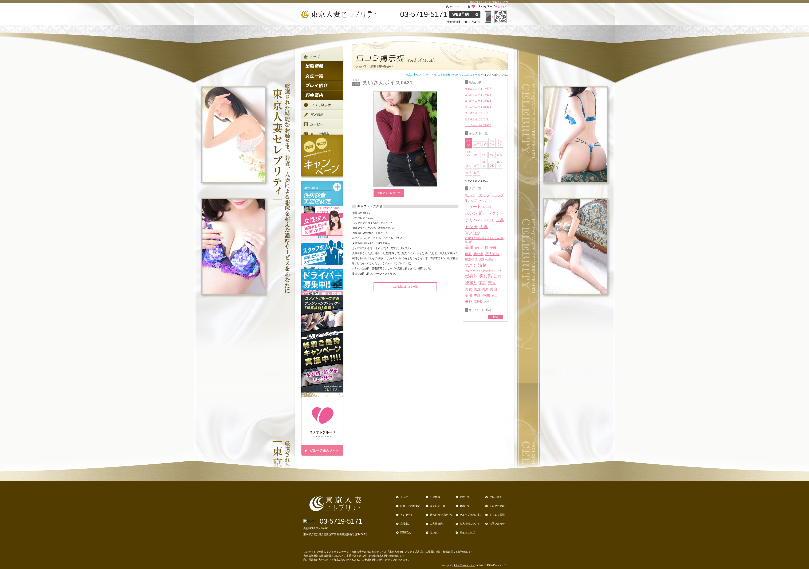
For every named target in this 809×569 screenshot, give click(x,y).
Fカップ (498, 195)
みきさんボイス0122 (477, 119)
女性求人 (405, 523)
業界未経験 (486, 259)
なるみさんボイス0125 (478, 88)
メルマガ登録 (497, 505)
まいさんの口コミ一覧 (467, 74)
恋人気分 (492, 254)
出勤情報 (435, 497)
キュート (473, 206)
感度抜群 (471, 259)
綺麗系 (471, 282)
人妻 (483, 226)
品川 (469, 247)
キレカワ (487, 207)
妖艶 (477, 248)
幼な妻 (478, 254)
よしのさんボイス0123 (478, 125)
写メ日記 (472, 233)
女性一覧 (465, 497)
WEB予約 (460, 14)
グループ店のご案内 (471, 514)
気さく (470, 265)
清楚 (482, 265)
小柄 (484, 247)
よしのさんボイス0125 (478, 94)
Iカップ (483, 201)
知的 (497, 276)
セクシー (496, 213)
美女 (468, 289)
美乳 (482, 282)
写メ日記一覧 (437, 505)
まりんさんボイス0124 (478, 106)
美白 (493, 289)
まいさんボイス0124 (477, 113)
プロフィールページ (388, 192)
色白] (495, 295)
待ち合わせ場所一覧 (441, 514)
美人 (492, 282)
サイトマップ (458, 6)
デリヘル (473, 220)
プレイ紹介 (495, 497)
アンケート (406, 514)
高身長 (478, 301)
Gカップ (471, 200)
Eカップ (483, 195)
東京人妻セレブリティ (418, 74)
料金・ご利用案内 (410, 505)
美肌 (468, 295)
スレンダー (475, 213)
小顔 (493, 247)
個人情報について (470, 523)
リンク (434, 532)
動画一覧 (465, 505)
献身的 (471, 276)
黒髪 (486, 302)
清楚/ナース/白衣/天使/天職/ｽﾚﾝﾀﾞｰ (483, 270)
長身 (468, 301)
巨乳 (468, 254)
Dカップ (470, 195)
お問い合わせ (497, 523)
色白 (486, 295)
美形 (485, 289)
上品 (500, 220)
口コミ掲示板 (442, 74)
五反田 (471, 226)
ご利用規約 (436, 523)
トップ (404, 497)
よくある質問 (497, 514)
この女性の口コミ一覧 (405, 286)
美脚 (477, 295)
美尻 (477, 289)
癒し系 (485, 276)
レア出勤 (489, 220)
